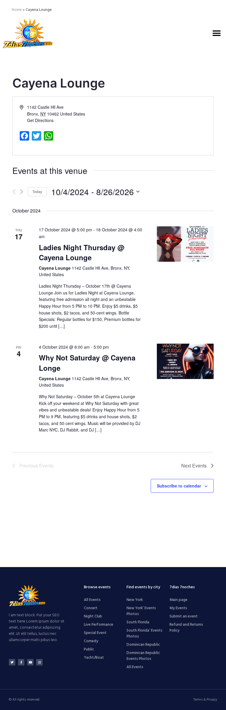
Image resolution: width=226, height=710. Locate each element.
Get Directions (40, 120)
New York (135, 600)
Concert (90, 608)
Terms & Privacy (205, 700)
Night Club (93, 616)
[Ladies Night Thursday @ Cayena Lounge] (185, 244)
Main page (178, 600)
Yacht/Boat (94, 658)
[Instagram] (39, 662)
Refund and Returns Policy (186, 628)
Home (17, 10)
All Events (92, 600)
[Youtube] (30, 662)
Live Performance (98, 625)
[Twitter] (12, 662)
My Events (178, 608)
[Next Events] (21, 192)
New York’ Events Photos (141, 611)
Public (89, 649)
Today (37, 191)
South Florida (138, 622)
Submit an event (184, 616)
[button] (216, 33)
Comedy (91, 641)
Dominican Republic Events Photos (143, 656)
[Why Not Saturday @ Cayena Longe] (185, 361)
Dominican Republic (143, 645)
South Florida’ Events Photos (144, 633)
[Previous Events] (14, 192)
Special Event (95, 633)
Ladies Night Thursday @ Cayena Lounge (81, 252)
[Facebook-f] (21, 662)
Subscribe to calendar (179, 486)
